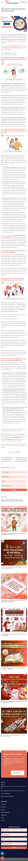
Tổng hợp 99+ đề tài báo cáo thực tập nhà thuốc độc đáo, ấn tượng (7, 459)
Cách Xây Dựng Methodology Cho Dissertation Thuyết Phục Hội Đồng (13, 635)
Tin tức (2, 7)
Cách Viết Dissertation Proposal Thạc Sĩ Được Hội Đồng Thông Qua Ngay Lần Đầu (14, 702)
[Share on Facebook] (11, 452)
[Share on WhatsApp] (9, 452)
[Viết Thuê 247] (11, 2)
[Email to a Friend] (16, 452)
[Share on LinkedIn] (19, 452)
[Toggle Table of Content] (13, 54)
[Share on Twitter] (14, 452)
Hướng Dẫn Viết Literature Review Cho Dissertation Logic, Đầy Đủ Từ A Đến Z (13, 668)
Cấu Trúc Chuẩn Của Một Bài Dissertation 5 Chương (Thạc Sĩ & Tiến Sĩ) (13, 735)
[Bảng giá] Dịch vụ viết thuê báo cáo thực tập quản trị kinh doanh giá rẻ (21, 459)
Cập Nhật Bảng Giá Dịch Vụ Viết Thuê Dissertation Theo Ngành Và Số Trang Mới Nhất (14, 601)
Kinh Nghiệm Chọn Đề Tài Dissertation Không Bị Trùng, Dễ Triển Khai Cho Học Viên (14, 534)
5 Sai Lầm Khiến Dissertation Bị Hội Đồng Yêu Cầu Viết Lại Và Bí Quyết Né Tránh (13, 567)
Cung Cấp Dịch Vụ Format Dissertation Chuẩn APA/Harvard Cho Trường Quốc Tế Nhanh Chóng (12, 500)
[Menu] (2, 2)
